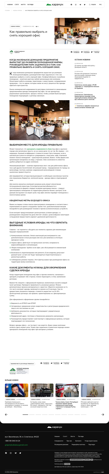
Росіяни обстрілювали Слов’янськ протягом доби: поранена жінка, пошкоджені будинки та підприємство (86, 76)
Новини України (17, 10)
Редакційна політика (78, 444)
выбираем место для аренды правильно (22, 363)
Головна (7, 10)
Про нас (69, 441)
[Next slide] (102, 415)
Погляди (30, 4)
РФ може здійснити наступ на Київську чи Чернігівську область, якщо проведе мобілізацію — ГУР (90, 404)
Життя (23, 4)
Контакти (78, 441)
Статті (17, 4)
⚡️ (87, 106)
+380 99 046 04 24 (12, 441)
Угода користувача (91, 441)
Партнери (91, 444)
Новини (10, 4)
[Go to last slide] (7, 415)
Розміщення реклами (61, 444)
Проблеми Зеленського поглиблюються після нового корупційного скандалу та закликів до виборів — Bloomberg (16, 404)
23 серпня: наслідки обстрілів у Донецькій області (85, 66)
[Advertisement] (39, 344)
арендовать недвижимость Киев (39, 149)
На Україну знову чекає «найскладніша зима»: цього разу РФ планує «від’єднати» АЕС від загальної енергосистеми (41, 404)
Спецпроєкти (58, 441)
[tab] (25, 414)
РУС (100, 4)
